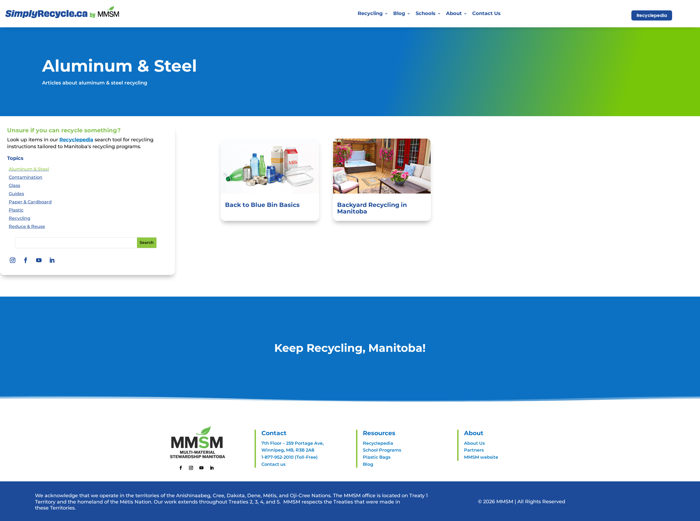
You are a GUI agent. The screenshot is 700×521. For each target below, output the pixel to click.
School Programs (382, 450)
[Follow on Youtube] (38, 260)
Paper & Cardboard (30, 202)
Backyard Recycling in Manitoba (372, 208)
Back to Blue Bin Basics (262, 205)
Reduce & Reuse (27, 227)
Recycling (19, 218)
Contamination (25, 177)
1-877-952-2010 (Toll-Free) (289, 457)
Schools (426, 13)
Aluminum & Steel (29, 169)
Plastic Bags (376, 457)
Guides (16, 194)
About (454, 13)
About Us (474, 443)
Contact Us (486, 13)
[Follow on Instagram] (12, 260)
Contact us (273, 464)
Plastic (16, 210)
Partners (474, 450)
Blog (399, 13)
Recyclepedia (652, 15)
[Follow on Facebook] (25, 260)
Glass (14, 186)
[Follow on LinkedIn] (51, 260)
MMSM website (481, 457)
